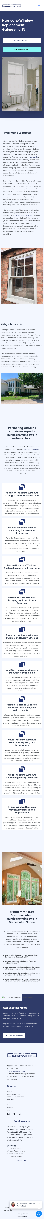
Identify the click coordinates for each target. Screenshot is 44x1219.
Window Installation (15, 1154)
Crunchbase (12, 1105)
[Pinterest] (20, 1114)
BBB (8, 1102)
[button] (22, 956)
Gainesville (33, 157)
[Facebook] (8, 1114)
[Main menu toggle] (39, 5)
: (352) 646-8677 (16, 1071)
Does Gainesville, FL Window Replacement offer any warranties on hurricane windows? (22, 980)
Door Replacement (14, 1156)
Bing (8, 1110)
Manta (9, 1092)
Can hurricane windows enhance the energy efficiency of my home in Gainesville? (22, 968)
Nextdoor (10, 1099)
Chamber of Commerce (16, 1097)
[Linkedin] (14, 1114)
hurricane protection (30, 450)
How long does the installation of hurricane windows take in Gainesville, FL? (22, 974)
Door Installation (14, 1148)
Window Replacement (24, 215)
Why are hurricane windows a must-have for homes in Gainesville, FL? (21, 956)
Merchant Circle (13, 1094)
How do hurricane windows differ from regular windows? (20, 962)
